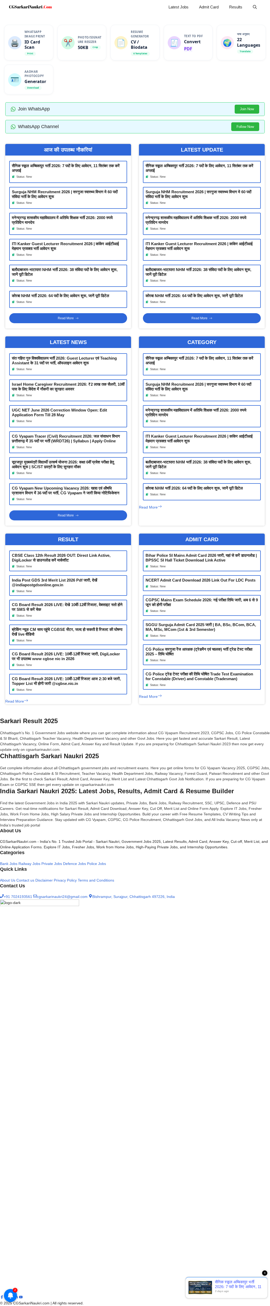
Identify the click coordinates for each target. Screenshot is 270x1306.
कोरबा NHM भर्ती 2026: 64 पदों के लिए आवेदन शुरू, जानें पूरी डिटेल (60, 295)
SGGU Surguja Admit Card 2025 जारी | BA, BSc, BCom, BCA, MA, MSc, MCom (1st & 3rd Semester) (201, 627)
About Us (7, 880)
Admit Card (209, 7)
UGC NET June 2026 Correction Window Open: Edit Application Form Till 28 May (59, 412)
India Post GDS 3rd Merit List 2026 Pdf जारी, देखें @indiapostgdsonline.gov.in (54, 582)
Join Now (247, 109)
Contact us (25, 880)
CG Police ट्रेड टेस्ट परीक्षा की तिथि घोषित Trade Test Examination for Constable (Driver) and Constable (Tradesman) (199, 676)
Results (235, 7)
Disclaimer (44, 880)
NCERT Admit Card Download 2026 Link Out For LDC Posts (200, 580)
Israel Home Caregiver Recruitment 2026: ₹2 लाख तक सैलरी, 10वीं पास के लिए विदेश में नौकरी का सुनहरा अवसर (68, 386)
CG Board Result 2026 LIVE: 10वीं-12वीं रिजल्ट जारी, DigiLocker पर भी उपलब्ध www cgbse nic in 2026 (66, 656)
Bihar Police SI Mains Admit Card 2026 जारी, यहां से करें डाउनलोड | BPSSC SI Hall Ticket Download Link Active (201, 557)
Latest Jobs (178, 7)
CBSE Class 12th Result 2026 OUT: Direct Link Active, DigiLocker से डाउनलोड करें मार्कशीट (61, 557)
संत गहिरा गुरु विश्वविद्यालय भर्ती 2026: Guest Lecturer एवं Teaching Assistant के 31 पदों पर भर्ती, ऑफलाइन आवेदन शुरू (64, 360)
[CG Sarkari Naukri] (30, 7)
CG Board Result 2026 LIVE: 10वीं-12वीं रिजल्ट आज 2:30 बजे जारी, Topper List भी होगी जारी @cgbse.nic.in (66, 681)
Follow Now (245, 127)
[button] (255, 7)
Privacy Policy (65, 880)
